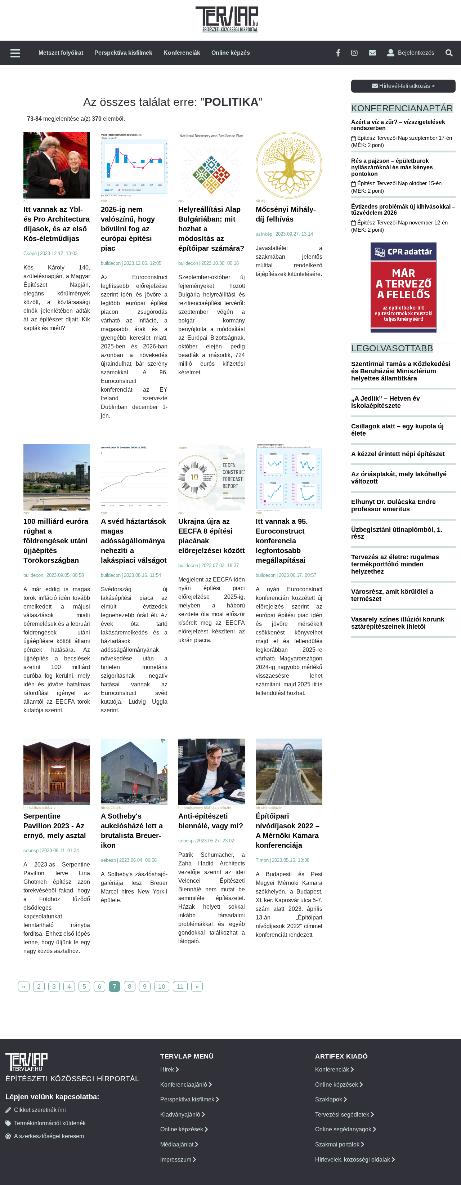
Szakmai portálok (338, 1144)
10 (161, 986)
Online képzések (182, 1129)
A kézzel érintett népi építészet (398, 454)
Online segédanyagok (344, 1129)
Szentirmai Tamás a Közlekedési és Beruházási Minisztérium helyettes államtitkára (401, 371)
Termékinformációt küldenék (50, 1123)
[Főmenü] (15, 53)
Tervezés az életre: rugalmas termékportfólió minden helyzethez (395, 564)
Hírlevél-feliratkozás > (406, 86)
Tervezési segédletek (343, 1115)
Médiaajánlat (177, 1144)
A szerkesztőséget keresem (49, 1136)
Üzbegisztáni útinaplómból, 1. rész (396, 533)
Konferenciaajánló (184, 1085)
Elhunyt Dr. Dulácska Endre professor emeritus (393, 505)
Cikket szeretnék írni (40, 1110)
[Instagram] (354, 53)
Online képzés (230, 53)
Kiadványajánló (181, 1115)
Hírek (167, 1069)
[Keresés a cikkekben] (449, 53)
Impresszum (176, 1160)
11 (180, 986)
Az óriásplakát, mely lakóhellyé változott (399, 478)
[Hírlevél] (372, 53)
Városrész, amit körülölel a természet (392, 595)
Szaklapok (329, 1099)
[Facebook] (338, 53)
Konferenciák (182, 53)
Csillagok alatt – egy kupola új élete (397, 430)
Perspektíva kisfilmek (123, 53)
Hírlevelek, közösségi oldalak (353, 1160)
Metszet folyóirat (61, 53)
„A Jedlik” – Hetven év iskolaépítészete (385, 402)
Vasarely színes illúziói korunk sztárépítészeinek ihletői (397, 623)
